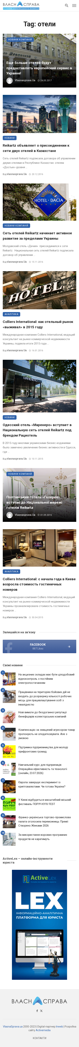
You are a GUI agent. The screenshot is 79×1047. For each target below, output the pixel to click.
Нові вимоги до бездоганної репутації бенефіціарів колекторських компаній (42, 714)
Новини (10, 138)
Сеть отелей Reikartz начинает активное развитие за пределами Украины (37, 236)
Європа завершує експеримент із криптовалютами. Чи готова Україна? (41, 784)
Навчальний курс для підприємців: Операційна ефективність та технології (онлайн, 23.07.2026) (42, 769)
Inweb (59, 1026)
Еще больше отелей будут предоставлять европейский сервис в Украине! (39, 68)
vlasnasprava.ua (25, 80)
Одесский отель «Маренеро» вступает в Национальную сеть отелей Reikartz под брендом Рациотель (37, 430)
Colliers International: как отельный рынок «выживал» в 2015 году (38, 324)
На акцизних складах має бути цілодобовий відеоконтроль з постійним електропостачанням (46, 678)
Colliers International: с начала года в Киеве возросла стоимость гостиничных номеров (39, 584)
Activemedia (43, 1030)
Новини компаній (20, 39)
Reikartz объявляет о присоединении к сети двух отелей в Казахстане (36, 148)
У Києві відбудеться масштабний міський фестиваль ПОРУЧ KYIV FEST (44, 802)
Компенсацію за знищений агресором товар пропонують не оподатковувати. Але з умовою (46, 734)
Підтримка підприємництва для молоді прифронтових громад (43, 749)
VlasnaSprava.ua (13, 1026)
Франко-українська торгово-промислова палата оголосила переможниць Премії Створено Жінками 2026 (44, 821)
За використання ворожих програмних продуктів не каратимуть (42, 837)
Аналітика (11, 314)
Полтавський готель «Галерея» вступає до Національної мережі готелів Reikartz (34, 502)
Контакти (39, 1038)
